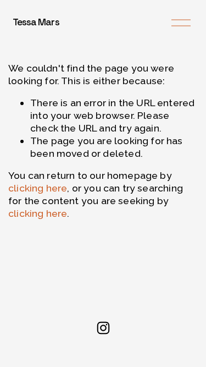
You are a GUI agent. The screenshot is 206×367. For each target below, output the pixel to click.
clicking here (37, 188)
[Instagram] (103, 328)
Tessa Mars (36, 22)
